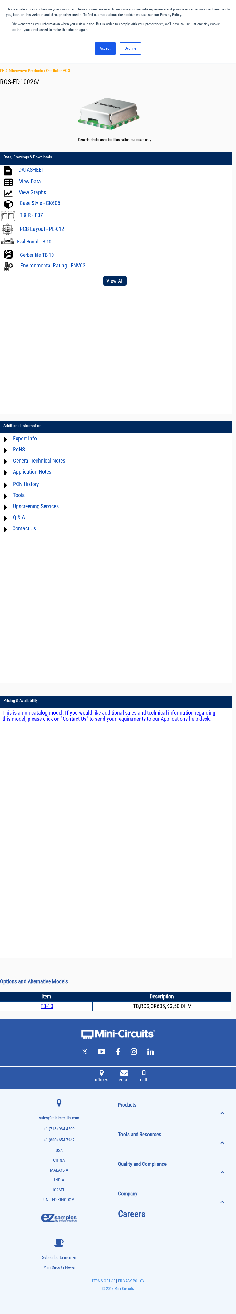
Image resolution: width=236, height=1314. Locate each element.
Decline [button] (130, 48)
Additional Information (22, 425)
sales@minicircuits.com (59, 1117)
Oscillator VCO (58, 70)
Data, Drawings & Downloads (27, 156)
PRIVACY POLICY (130, 1281)
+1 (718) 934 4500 (59, 1129)
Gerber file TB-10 (37, 255)
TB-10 (47, 1006)
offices (101, 1080)
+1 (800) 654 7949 (59, 1140)
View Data (30, 181)
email (124, 1080)
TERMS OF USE (103, 1281)
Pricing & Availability (20, 700)
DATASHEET (31, 169)
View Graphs (32, 192)
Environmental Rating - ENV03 (52, 265)
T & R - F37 (31, 215)
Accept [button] (105, 48)
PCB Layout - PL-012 (42, 229)
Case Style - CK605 (40, 203)
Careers (131, 1214)
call (143, 1080)
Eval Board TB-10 (34, 242)
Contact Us (24, 528)
